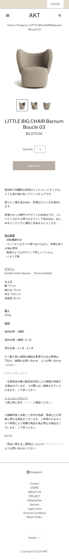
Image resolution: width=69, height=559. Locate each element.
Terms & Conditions (34, 512)
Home (11, 25)
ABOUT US (34, 491)
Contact (34, 483)
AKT (44, 551)
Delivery (34, 504)
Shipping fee (34, 500)
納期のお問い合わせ (16, 373)
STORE (34, 487)
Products (22, 25)
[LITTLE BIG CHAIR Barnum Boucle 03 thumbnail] (22, 105)
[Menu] (8, 15)
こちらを (28, 402)
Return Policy (34, 517)
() (55, 4)
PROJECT (34, 496)
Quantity (28, 149)
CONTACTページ (53, 443)
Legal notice (34, 508)
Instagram (36, 472)
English (33, 537)
